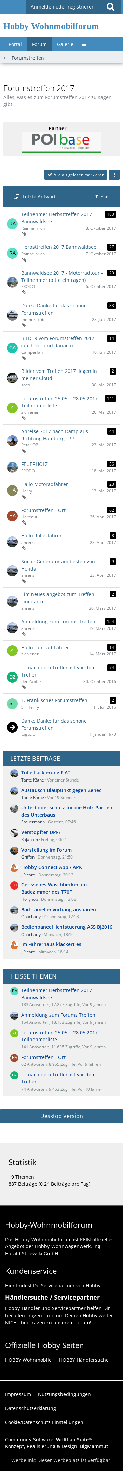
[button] (110, 7)
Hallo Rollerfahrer (41, 535)
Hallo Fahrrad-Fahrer (45, 647)
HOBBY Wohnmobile (28, 1359)
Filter (104, 196)
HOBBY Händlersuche (84, 1359)
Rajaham (29, 840)
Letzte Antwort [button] (39, 196)
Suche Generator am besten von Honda (58, 565)
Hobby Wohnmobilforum (51, 26)
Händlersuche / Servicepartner (52, 1297)
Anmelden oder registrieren (63, 6)
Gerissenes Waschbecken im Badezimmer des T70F (54, 888)
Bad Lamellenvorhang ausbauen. (59, 909)
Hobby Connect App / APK (51, 867)
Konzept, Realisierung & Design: (56, 1446)
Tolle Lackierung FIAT (45, 772)
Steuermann (33, 822)
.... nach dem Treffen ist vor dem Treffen (58, 671)
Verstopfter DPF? (40, 832)
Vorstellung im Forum (46, 850)
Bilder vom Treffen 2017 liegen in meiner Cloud (59, 374)
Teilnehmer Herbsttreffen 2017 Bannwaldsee (56, 218)
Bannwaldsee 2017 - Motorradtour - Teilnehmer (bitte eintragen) (62, 276)
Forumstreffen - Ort (43, 510)
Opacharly (31, 917)
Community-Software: (49, 1439)
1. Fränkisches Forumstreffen (54, 700)
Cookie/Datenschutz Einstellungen (44, 1422)
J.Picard (28, 875)
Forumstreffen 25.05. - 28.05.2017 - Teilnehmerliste (61, 402)
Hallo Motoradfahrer (44, 484)
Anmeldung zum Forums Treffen (58, 621)
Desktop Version (61, 1116)
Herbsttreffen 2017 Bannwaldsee (58, 247)
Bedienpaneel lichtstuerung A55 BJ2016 (66, 927)
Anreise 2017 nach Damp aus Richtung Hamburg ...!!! (54, 435)
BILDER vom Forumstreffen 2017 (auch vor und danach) (57, 342)
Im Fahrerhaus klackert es (51, 944)
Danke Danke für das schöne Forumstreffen (54, 309)
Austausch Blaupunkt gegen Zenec (61, 790)
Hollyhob (29, 899)
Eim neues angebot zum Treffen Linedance (57, 598)
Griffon (28, 857)
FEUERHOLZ (34, 464)
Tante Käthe (32, 780)
